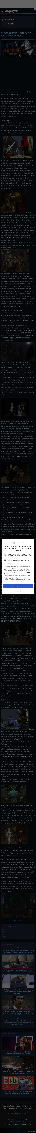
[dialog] (18, 566)
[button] (18, 564)
